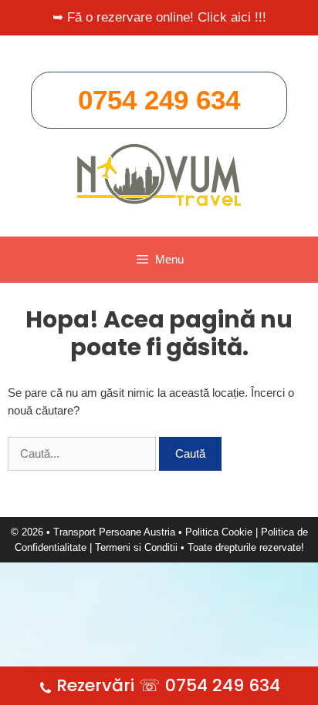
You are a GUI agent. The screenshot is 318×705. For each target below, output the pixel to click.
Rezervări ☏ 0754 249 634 (168, 685)
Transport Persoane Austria (114, 532)
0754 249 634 (159, 100)
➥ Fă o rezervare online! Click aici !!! (159, 17)
